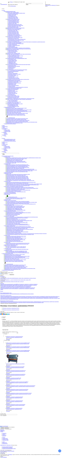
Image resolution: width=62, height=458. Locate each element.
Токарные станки (7, 156)
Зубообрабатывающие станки (9, 204)
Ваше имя (2, 414)
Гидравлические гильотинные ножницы (19, 301)
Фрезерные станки (7, 163)
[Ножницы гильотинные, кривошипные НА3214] (10, 308)
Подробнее (8, 339)
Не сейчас (3, 452)
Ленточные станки (7, 181)
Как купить (4, 128)
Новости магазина (4, 273)
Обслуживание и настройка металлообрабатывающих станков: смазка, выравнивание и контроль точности (18, 278)
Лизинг (3, 127)
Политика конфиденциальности (7, 446)
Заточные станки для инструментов (10, 200)
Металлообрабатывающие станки (9, 11)
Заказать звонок (14, 445)
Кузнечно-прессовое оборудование (10, 210)
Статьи (3, 441)
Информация (2, 430)
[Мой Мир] (3, 314)
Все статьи (2, 283)
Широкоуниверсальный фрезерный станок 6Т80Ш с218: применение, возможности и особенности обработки (18, 285)
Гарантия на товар (7, 131)
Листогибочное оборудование (9, 216)
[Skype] (7, 314)
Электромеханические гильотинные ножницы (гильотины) (20, 302)
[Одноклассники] (2, 314)
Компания (2, 429)
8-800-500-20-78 (47, 5)
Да (0, 452)
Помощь (1, 431)
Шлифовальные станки (8, 250)
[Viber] (5, 314)
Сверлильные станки (7, 173)
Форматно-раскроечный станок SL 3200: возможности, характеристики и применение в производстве (17, 288)
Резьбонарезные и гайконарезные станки (11, 244)
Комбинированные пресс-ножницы (6, 301)
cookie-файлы (10, 454)
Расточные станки (7, 242)
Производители (5, 126)
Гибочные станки (7, 194)
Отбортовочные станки (48, 301)
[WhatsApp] (6, 314)
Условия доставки (7, 130)
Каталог (3, 10)
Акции (3, 125)
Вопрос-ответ (4, 442)
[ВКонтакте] (1, 314)
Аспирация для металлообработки (10, 192)
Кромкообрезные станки (40, 301)
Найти (3, 154)
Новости (5, 133)
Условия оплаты (7, 129)
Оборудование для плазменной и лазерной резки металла (13, 186)
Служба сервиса (5, 144)
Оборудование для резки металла (9, 225)
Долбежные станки (7, 199)
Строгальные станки (7, 248)
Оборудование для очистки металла (10, 193)
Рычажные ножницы (7, 302)
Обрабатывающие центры (8, 172)
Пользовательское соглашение (7, 447)
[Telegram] (9, 314)
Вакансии (6, 134)
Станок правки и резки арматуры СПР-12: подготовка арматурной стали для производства (15, 286)
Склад (5, 135)
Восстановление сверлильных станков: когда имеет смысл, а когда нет (12, 281)
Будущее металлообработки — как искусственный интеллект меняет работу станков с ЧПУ (15, 279)
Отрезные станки (7, 235)
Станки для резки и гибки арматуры (10, 245)
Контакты (4, 151)
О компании (4, 132)
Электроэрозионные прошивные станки (37, 302)
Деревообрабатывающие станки (9, 107)
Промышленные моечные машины (10, 123)
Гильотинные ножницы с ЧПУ (31, 301)
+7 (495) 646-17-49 (53, 5)
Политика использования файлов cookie (9, 448)
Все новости (2, 276)
